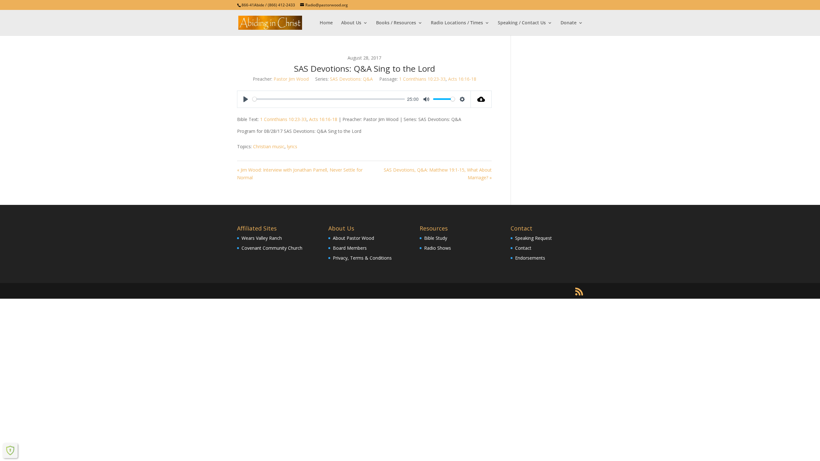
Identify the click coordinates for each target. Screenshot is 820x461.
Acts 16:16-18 (462, 79)
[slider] (328, 99)
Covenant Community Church (272, 248)
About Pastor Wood (353, 238)
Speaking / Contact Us (522, 23)
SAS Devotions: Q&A (351, 79)
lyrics (292, 146)
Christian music (268, 146)
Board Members (350, 248)
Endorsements (530, 258)
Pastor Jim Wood (291, 79)
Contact (523, 248)
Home (326, 23)
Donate (569, 23)
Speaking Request (533, 238)
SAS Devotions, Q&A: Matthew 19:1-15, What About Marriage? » (438, 174)
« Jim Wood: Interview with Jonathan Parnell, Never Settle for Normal (300, 174)
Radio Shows (437, 248)
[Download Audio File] (481, 99)
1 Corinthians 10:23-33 (422, 79)
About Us (351, 23)
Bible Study (435, 238)
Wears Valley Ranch (262, 238)
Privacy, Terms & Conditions (362, 258)
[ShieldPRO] (10, 450)
